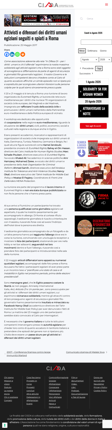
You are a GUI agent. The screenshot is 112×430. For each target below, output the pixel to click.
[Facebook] (6, 54)
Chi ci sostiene (11, 397)
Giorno (103, 51)
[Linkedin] (12, 54)
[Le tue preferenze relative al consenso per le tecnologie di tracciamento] (4, 425)
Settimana (92, 51)
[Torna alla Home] (56, 4)
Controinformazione (58, 377)
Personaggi (54, 394)
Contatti (8, 400)
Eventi (29, 404)
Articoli (52, 400)
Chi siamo (9, 377)
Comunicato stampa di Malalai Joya (85, 352)
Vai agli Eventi (93, 126)
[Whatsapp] (17, 54)
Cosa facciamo (33, 377)
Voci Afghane (55, 397)
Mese (82, 51)
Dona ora (98, 377)
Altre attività (32, 394)
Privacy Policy (100, 387)
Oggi (99, 68)
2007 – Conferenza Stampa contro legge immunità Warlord (29, 354)
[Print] (22, 54)
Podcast (75, 390)
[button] (106, 4)
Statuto (7, 387)
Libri (73, 387)
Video (74, 384)
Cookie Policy (100, 390)
